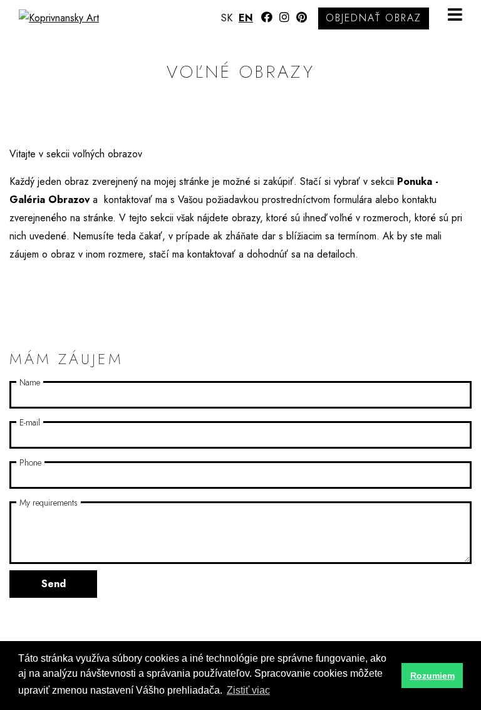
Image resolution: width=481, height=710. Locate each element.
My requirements (48, 502)
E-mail (29, 422)
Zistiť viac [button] (248, 690)
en (246, 18)
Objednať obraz (374, 18)
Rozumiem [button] (432, 676)
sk (226, 18)
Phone (30, 462)
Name (29, 382)
